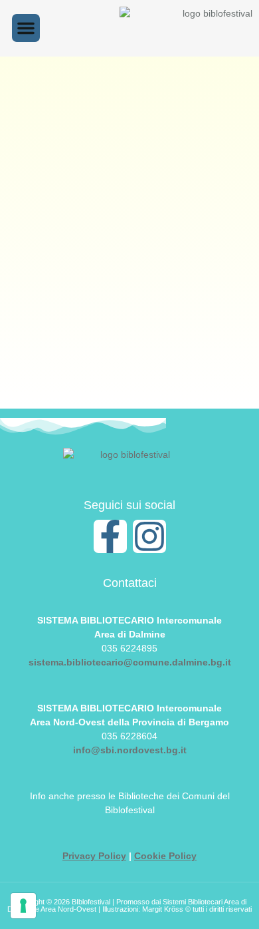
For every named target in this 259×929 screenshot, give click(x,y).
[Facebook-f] (110, 536)
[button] (26, 28)
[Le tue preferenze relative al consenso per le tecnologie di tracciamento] (23, 905)
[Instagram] (149, 536)
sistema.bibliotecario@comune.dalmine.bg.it (130, 662)
